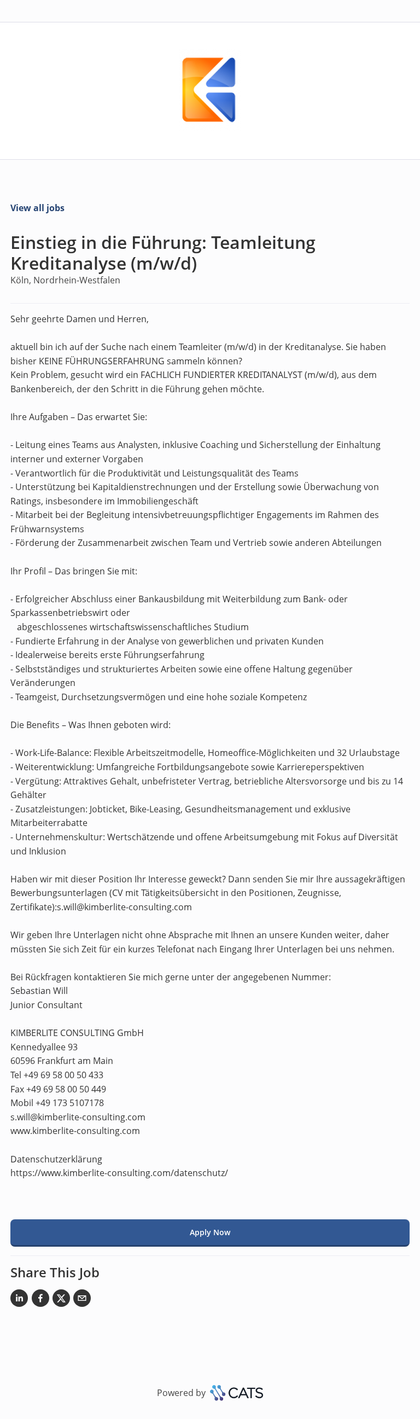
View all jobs (37, 208)
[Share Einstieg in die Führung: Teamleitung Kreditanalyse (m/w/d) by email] (82, 1300)
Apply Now (210, 1232)
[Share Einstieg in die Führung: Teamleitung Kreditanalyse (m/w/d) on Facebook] (40, 1300)
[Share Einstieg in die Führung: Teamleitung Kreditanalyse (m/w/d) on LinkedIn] (19, 1300)
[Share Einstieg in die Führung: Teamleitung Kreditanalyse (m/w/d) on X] (61, 1300)
